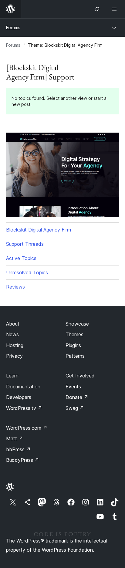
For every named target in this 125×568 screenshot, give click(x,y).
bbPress (18, 449)
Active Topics (21, 258)
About (12, 324)
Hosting (14, 345)
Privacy (14, 356)
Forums (13, 27)
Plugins (73, 345)
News (12, 334)
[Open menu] (115, 9)
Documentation (23, 387)
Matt (14, 438)
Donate (77, 397)
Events (73, 387)
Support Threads (25, 244)
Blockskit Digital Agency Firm (38, 230)
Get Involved (80, 376)
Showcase (77, 324)
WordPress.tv (24, 408)
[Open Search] (97, 9)
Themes (74, 334)
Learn (12, 376)
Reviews (15, 287)
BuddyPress (22, 460)
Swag (75, 408)
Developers (18, 397)
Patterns (75, 356)
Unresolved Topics (27, 272)
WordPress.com (26, 428)
